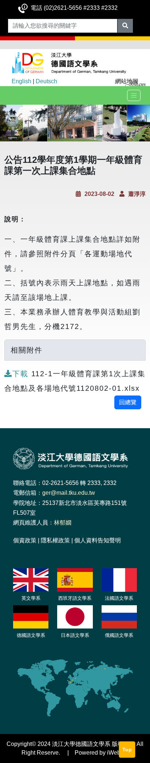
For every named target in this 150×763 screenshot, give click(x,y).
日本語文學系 (75, 635)
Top (127, 749)
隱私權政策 (55, 540)
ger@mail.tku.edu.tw (68, 493)
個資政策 (24, 540)
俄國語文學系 (119, 635)
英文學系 (30, 598)
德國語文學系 (31, 635)
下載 (21, 374)
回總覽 (128, 402)
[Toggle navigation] (134, 95)
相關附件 (27, 350)
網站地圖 (126, 81)
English (21, 81)
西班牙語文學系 (74, 598)
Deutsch (46, 81)
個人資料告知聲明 (97, 540)
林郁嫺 (62, 522)
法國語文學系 (119, 598)
